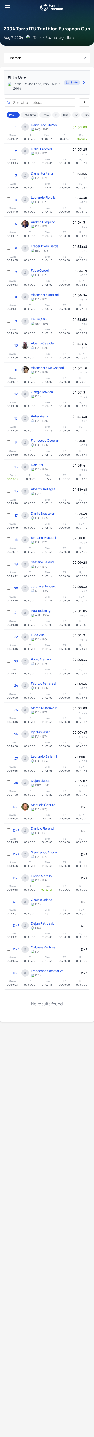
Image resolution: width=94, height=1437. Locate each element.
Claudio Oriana (41, 899)
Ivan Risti (37, 465)
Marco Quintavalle (44, 708)
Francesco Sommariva (47, 971)
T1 (56, 115)
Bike (65, 115)
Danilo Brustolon (43, 513)
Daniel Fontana (42, 173)
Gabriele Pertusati (44, 947)
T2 (76, 115)
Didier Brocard (41, 149)
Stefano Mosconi (43, 537)
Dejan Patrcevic (43, 923)
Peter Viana (39, 416)
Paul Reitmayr (41, 610)
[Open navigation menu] (7, 7)
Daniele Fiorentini (43, 828)
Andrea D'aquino (43, 222)
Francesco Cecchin (45, 440)
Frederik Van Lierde (44, 246)
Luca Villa (38, 635)
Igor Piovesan (40, 732)
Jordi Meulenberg (43, 586)
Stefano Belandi (42, 562)
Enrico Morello (41, 876)
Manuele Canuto (43, 805)
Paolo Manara (41, 659)
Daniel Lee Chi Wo (44, 125)
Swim (45, 115)
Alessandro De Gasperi (47, 367)
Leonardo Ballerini (44, 756)
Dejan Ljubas (40, 780)
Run (86, 115)
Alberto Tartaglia (43, 489)
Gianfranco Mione (44, 852)
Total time (29, 115)
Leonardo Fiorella (43, 197)
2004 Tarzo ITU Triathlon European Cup (47, 29)
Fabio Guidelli (40, 270)
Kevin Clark (39, 319)
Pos (11, 115)
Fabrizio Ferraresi (43, 683)
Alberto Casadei (42, 343)
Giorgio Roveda (42, 392)
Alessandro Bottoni (45, 294)
